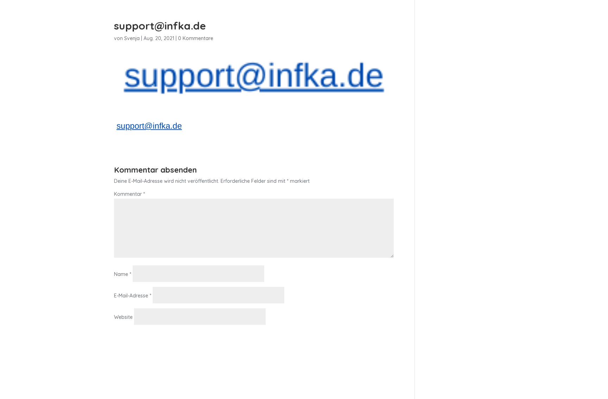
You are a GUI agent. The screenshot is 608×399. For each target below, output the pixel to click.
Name (122, 274)
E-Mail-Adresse (132, 295)
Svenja (132, 38)
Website (123, 317)
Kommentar (129, 194)
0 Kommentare (195, 38)
